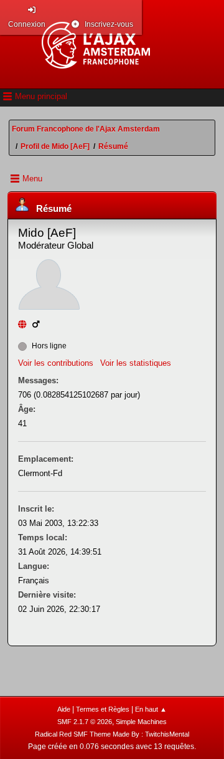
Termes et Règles (102, 709)
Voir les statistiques (135, 363)
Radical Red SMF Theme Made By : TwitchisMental (112, 734)
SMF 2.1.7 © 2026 (84, 721)
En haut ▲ (151, 709)
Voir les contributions (55, 363)
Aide (63, 709)
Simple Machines (141, 721)
